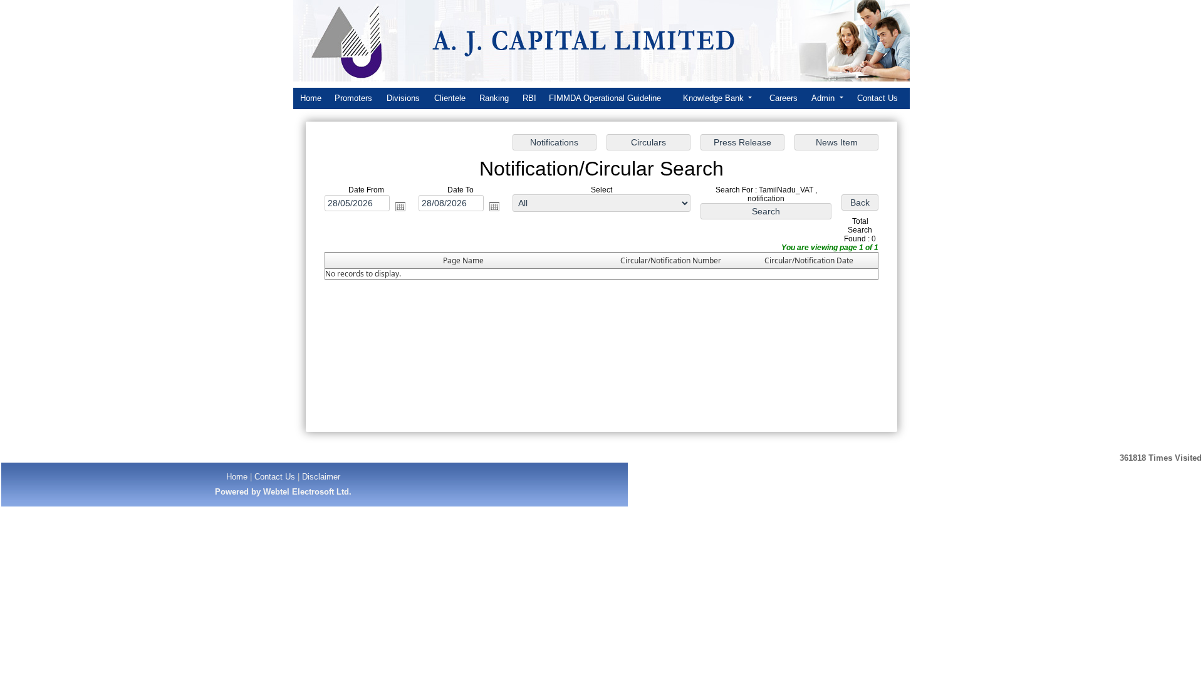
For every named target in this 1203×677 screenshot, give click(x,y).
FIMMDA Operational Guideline (605, 98)
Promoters (353, 98)
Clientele (450, 98)
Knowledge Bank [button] (714, 98)
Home (310, 98)
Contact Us (877, 98)
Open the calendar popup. (400, 206)
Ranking (494, 98)
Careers (783, 98)
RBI (529, 98)
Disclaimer (321, 476)
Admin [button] (824, 98)
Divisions (403, 98)
